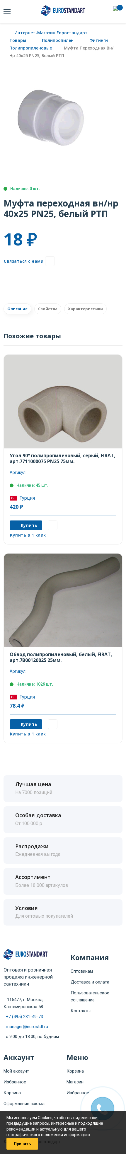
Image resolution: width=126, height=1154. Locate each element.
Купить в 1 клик (28, 535)
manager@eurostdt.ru (27, 1026)
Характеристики (85, 308)
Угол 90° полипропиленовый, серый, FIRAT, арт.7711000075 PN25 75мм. (62, 458)
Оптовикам (82, 971)
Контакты (81, 1010)
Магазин (75, 1082)
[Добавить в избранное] (50, 261)
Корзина (12, 1092)
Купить (29, 525)
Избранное (15, 1082)
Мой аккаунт (16, 1071)
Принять (22, 1143)
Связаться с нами (23, 261)
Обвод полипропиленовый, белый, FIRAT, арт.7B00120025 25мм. (61, 657)
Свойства (47, 308)
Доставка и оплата (90, 982)
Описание (17, 308)
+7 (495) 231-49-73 (24, 1016)
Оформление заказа (24, 1103)
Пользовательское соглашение (90, 996)
